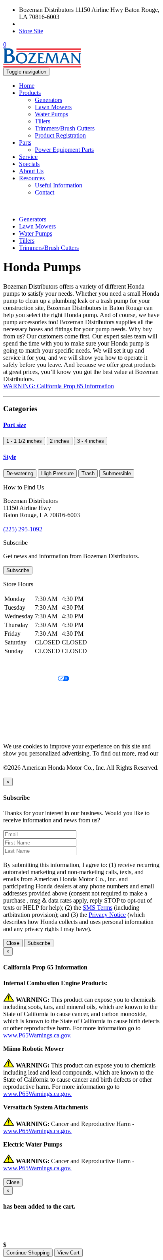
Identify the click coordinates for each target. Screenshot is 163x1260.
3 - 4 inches (90, 441)
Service (28, 156)
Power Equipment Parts (64, 149)
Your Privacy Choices (30, 679)
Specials (29, 164)
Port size (14, 424)
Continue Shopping (27, 1253)
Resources (32, 178)
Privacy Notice (21, 665)
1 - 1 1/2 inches (24, 441)
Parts (25, 142)
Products (30, 92)
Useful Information (58, 185)
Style (9, 456)
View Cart (68, 1253)
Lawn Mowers (53, 107)
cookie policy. (20, 760)
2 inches (59, 441)
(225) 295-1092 (38, 24)
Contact (44, 192)
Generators (48, 99)
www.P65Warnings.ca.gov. (37, 1035)
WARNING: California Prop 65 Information (58, 386)
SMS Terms (18, 706)
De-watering (19, 473)
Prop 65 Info (19, 719)
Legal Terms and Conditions (38, 692)
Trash (88, 473)
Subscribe (17, 570)
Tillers (42, 121)
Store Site (31, 31)
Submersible (116, 473)
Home (26, 85)
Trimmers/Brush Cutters (65, 128)
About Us (31, 171)
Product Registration (60, 135)
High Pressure (57, 473)
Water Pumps (51, 114)
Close (12, 943)
